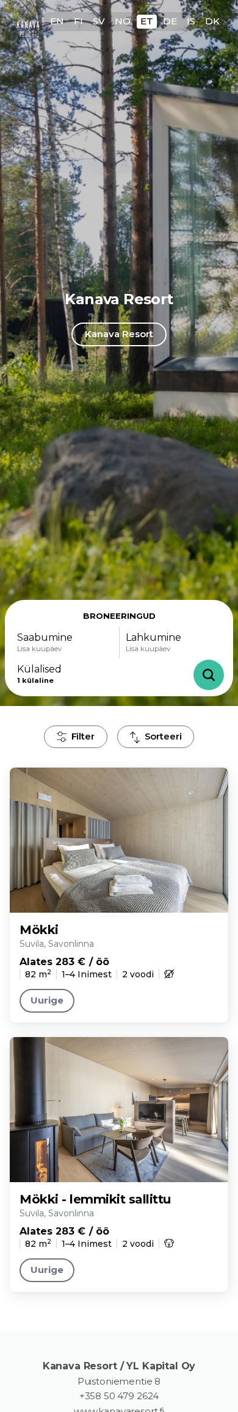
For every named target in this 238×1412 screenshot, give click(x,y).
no (123, 21)
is (191, 21)
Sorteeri (163, 736)
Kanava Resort (119, 334)
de (170, 21)
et (146, 21)
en (57, 21)
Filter (83, 736)
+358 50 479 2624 (119, 1396)
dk (212, 21)
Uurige (47, 1000)
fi (78, 21)
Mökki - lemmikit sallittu (95, 1199)
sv (99, 21)
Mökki (39, 929)
